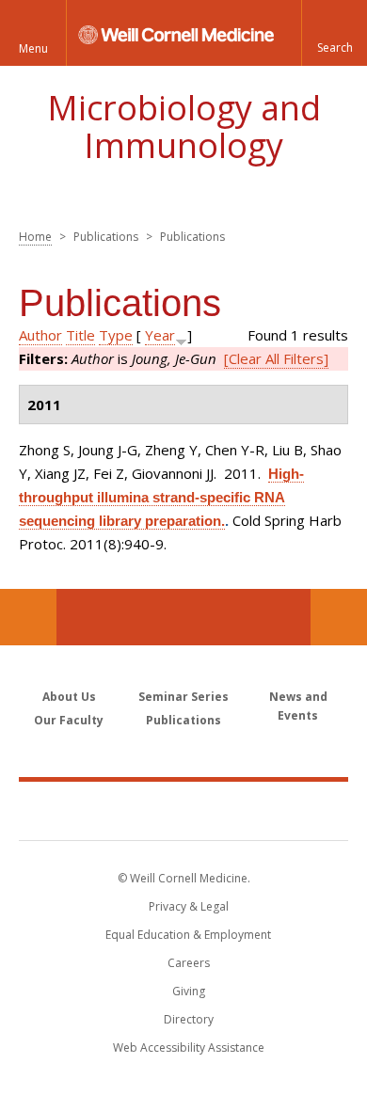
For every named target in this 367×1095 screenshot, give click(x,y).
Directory (189, 1019)
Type (116, 334)
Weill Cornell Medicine (183, 810)
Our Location (28, 617)
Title (80, 334)
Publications (183, 720)
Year (160, 334)
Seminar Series (183, 697)
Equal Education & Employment (188, 935)
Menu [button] (33, 48)
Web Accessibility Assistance (188, 1047)
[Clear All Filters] (276, 358)
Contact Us (339, 617)
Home (35, 237)
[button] (334, 33)
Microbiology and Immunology (184, 126)
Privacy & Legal (189, 906)
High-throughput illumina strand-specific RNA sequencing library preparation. (161, 497)
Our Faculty (69, 720)
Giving (188, 991)
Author (40, 334)
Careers (189, 963)
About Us (69, 697)
